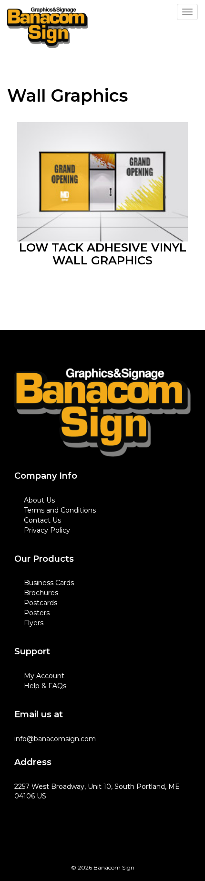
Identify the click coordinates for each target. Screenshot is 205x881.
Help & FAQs (45, 686)
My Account (44, 675)
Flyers (33, 623)
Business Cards (49, 582)
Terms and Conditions (60, 510)
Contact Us (42, 520)
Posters (37, 612)
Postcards (40, 602)
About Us (39, 500)
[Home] (102, 412)
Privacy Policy (47, 530)
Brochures (41, 592)
